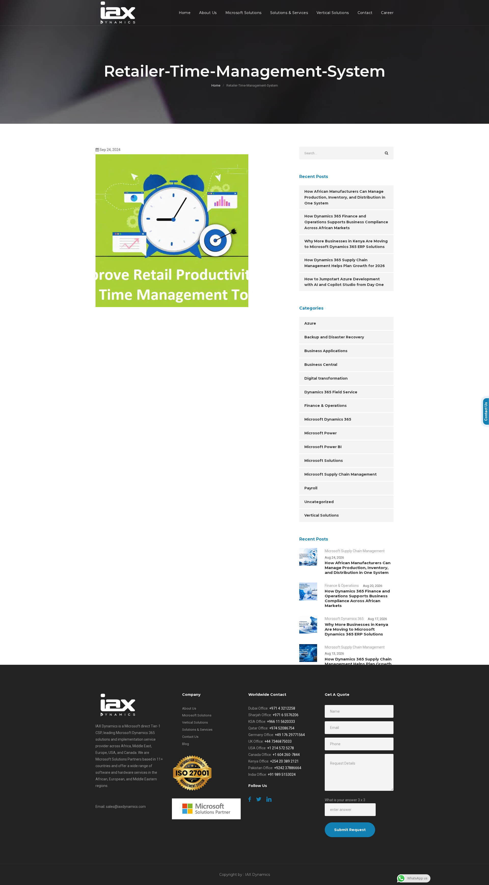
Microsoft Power (320, 433)
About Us (207, 12)
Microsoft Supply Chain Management (340, 474)
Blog (185, 744)
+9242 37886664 (287, 768)
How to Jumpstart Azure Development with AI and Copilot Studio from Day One (344, 282)
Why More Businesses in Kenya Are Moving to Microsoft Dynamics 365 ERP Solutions (346, 244)
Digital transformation (326, 378)
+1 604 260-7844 (286, 755)
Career (387, 12)
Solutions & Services (289, 12)
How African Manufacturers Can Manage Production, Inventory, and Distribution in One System (344, 197)
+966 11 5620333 (281, 722)
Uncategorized (319, 502)
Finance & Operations (325, 405)
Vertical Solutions (333, 12)
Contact (365, 12)
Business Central (320, 364)
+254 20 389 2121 (284, 761)
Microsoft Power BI (323, 447)
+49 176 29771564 (290, 735)
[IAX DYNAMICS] (117, 12)
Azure (310, 323)
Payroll (310, 488)
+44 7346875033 (278, 741)
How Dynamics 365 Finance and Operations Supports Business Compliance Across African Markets (346, 222)
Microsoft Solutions (243, 12)
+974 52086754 (281, 728)
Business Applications (325, 351)
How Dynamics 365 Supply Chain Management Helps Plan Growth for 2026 (344, 263)
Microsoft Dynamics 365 (327, 419)
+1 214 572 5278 (280, 748)
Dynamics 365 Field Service (330, 392)
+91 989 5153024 (282, 774)
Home (185, 12)
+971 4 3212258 (282, 708)
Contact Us (190, 737)
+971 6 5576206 (285, 715)
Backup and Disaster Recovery (334, 337)
